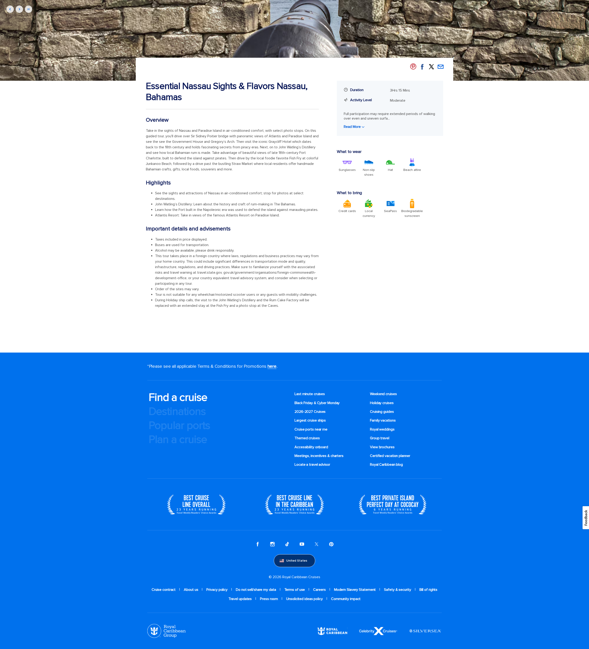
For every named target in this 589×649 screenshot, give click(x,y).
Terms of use (294, 589)
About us (191, 589)
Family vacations (383, 420)
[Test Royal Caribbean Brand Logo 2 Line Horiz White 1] (332, 631)
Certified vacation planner (390, 456)
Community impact (346, 599)
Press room (269, 599)
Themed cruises (307, 438)
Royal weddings (382, 429)
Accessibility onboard (311, 447)
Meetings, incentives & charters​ (319, 456)
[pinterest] (331, 544)
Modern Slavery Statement (355, 589)
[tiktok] (287, 544)
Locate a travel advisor (312, 464)
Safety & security (397, 589)
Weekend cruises (383, 394)
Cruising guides (382, 411)
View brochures (382, 447)
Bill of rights (428, 589)
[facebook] (257, 544)
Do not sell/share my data (256, 589)
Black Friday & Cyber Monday (317, 403)
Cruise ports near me (310, 429)
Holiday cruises (382, 403)
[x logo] (316, 544)
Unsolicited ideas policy (304, 599)
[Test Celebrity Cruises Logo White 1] (378, 631)
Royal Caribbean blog (386, 464)
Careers (319, 589)
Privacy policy (217, 589)
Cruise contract (164, 589)
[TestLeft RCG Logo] (166, 631)
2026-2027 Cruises (310, 411)
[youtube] (302, 544)
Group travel (379, 438)
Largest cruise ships (310, 420)
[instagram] (272, 544)
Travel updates (240, 599)
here (272, 366)
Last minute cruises (309, 394)
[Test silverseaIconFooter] (425, 631)
